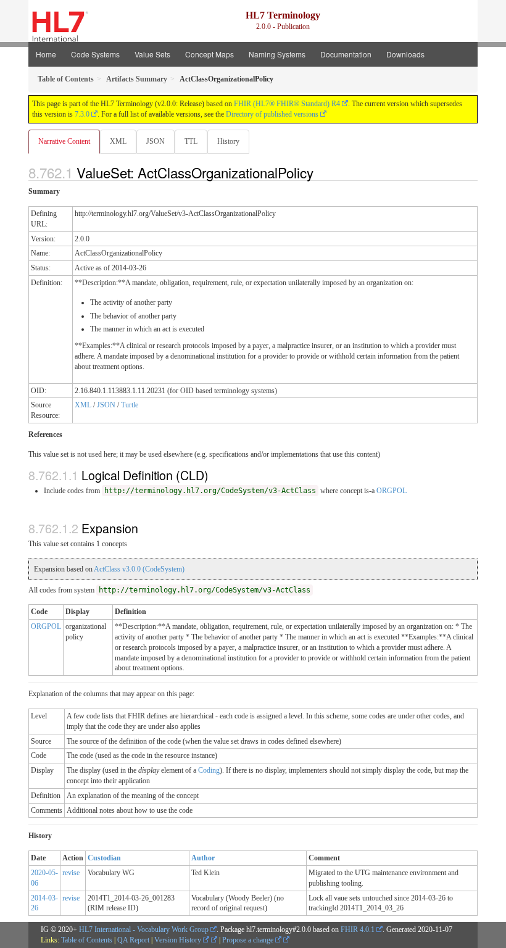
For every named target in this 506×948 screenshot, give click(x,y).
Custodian (104, 858)
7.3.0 (82, 114)
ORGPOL (391, 490)
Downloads (405, 54)
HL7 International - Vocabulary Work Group (144, 929)
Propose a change (248, 940)
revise (71, 872)
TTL (191, 141)
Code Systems (95, 54)
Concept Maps (209, 54)
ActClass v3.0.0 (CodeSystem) (139, 569)
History (228, 141)
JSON (155, 141)
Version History (178, 940)
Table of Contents (86, 940)
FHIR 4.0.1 (358, 929)
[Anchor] (320, 172)
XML (118, 141)
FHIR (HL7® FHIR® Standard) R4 (287, 103)
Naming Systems (277, 54)
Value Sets (152, 54)
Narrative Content (64, 141)
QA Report (133, 940)
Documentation (345, 54)
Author (203, 858)
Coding (209, 770)
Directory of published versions (272, 114)
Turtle (129, 405)
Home (46, 54)
